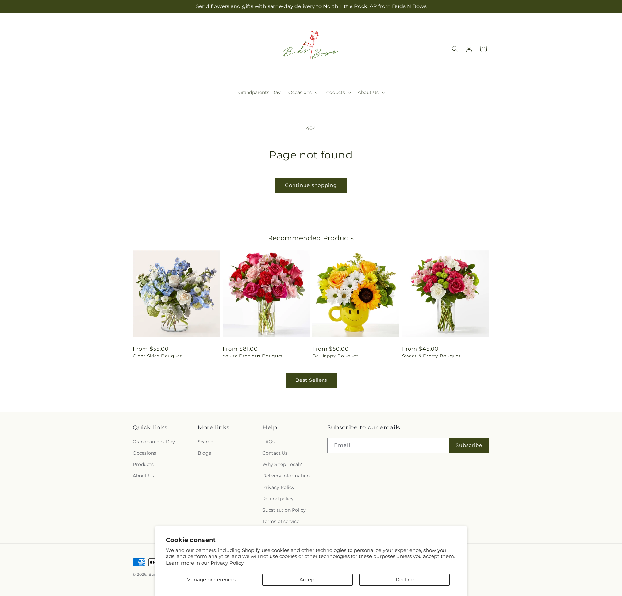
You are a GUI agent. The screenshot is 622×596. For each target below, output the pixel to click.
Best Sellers (311, 380)
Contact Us (275, 453)
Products (143, 464)
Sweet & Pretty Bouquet (431, 356)
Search (205, 442)
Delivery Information (286, 476)
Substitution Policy (284, 510)
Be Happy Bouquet (335, 356)
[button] (302, 92)
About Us (143, 476)
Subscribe (469, 445)
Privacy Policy (227, 563)
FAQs (268, 442)
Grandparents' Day (154, 442)
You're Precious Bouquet (253, 356)
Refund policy (278, 499)
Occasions (144, 453)
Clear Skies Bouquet (157, 356)
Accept (307, 580)
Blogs (204, 453)
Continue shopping (311, 185)
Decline (405, 580)
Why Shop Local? (282, 464)
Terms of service (280, 521)
